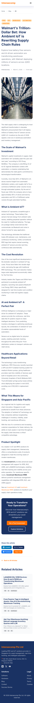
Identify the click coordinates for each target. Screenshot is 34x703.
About (29, 675)
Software (4, 675)
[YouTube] (10, 666)
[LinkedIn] (2, 666)
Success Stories (6, 687)
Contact (4, 684)
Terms (29, 681)
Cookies (30, 684)
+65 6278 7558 (8, 663)
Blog (10, 11)
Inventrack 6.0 (12, 487)
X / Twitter (19, 547)
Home (3, 11)
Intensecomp (8, 3)
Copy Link (18, 552)
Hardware (4, 678)
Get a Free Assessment (17, 523)
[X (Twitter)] (6, 666)
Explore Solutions (17, 529)
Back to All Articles (10, 560)
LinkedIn (7, 547)
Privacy (29, 678)
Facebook (8, 552)
